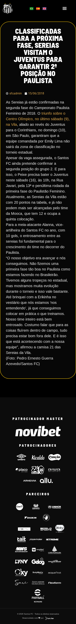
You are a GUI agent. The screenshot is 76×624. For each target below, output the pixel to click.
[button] (64, 8)
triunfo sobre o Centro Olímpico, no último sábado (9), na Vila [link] (38, 119)
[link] (13, 8)
